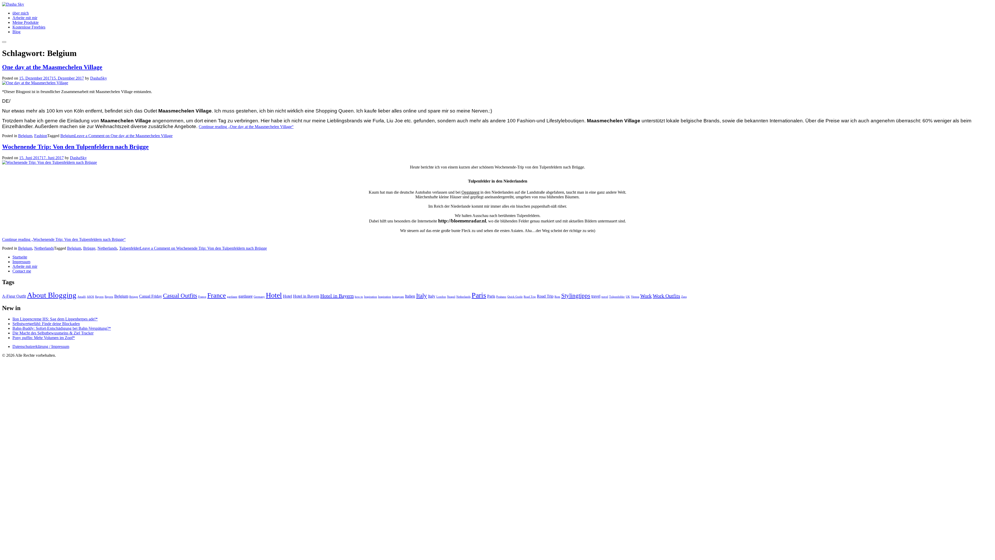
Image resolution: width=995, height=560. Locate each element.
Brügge (89, 248)
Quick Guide (515, 296)
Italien (410, 296)
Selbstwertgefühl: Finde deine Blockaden (46, 323)
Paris (479, 295)
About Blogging (51, 295)
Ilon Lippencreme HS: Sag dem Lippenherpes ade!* (55, 319)
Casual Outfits (180, 295)
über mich (20, 13)
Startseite (19, 257)
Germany (259, 296)
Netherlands (44, 248)
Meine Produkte (25, 22)
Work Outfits (666, 296)
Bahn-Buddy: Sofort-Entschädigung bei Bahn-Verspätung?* (61, 328)
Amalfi (81, 296)
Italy (421, 295)
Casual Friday (150, 296)
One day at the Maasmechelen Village (52, 67)
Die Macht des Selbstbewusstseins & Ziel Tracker (53, 333)
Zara (684, 296)
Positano (501, 296)
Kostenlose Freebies (28, 27)
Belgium (25, 136)
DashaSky (98, 78)
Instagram (398, 296)
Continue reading (246, 126)
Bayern (99, 296)
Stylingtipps (575, 295)
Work (646, 296)
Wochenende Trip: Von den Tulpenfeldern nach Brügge (75, 146)
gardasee (232, 296)
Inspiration (370, 296)
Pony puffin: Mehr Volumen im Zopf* (43, 337)
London (441, 296)
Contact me (21, 271)
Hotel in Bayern (306, 296)
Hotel (274, 295)
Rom (557, 296)
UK (628, 296)
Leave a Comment (123, 136)
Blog (16, 32)
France (202, 296)
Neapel (451, 296)
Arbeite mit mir (24, 18)
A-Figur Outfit (14, 296)
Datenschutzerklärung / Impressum (40, 346)
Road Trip (530, 296)
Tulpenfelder (129, 248)
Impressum (21, 262)
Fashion (40, 136)
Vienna (635, 296)
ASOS (90, 296)
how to (359, 296)
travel (595, 296)
